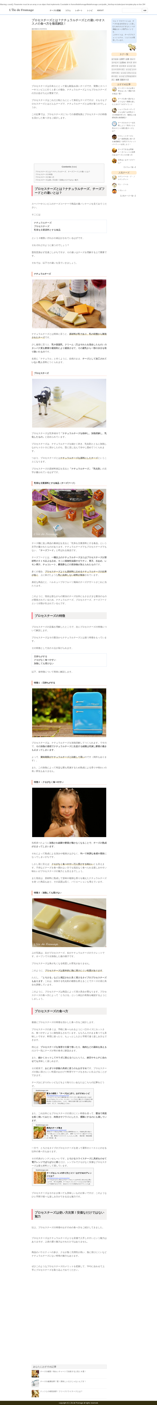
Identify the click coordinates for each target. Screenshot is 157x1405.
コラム (68, 10)
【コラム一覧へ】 (130, 167)
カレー (132, 59)
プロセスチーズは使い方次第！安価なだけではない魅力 (56, 180)
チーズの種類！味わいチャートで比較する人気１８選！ (64, 1371)
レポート (79, 10)
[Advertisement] (69, 144)
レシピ (90, 10)
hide (74, 167)
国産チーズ (124, 80)
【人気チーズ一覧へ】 (128, 196)
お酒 (127, 59)
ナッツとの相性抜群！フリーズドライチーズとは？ (61, 1391)
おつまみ (115, 59)
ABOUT (100, 10)
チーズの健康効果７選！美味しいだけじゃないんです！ (63, 1381)
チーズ (129, 62)
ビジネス (122, 66)
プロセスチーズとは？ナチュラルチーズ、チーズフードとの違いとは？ (62, 172)
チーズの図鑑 (55, 10)
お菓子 (122, 59)
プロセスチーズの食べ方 (44, 177)
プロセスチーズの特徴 (43, 174)
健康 (117, 80)
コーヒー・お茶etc (119, 62)
